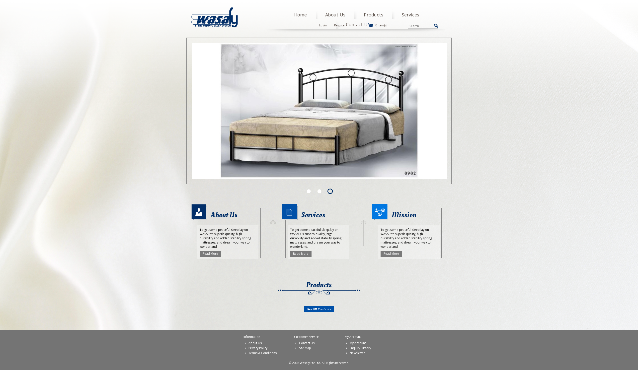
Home (300, 15)
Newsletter (357, 353)
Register (340, 25)
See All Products (319, 309)
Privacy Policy (257, 348)
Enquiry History (360, 348)
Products (373, 15)
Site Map (305, 348)
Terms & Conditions (262, 353)
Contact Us (358, 24)
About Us (335, 15)
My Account (358, 343)
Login (323, 25)
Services (410, 15)
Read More (210, 253)
